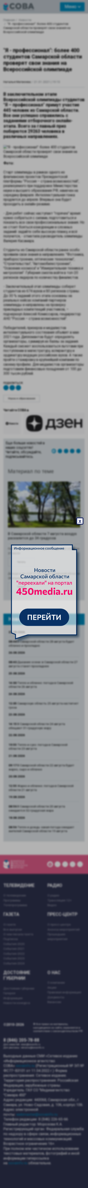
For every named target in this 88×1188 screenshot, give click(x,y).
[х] (44, 594)
